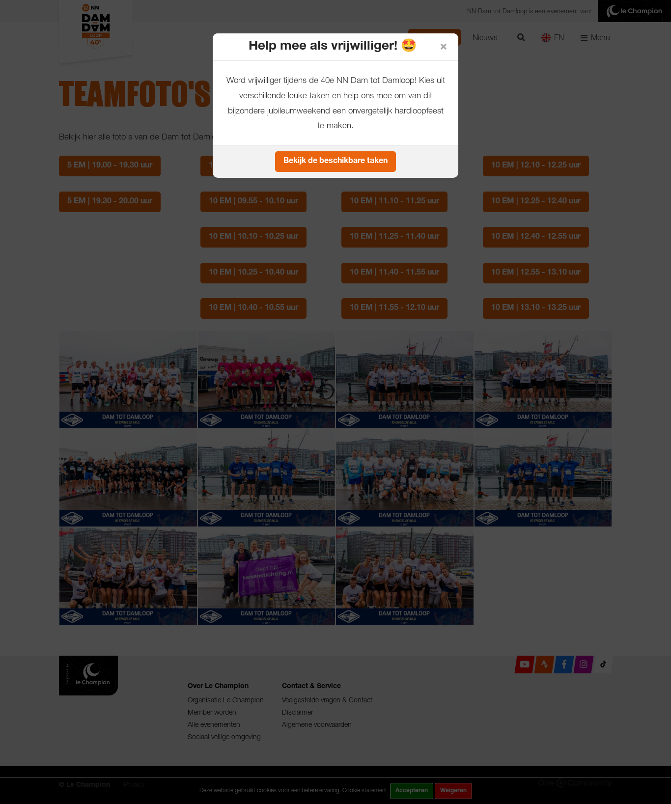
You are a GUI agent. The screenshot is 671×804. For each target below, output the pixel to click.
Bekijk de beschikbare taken (335, 162)
